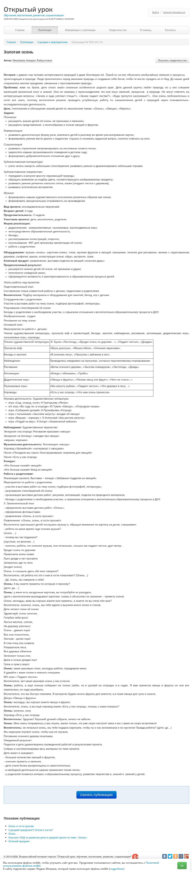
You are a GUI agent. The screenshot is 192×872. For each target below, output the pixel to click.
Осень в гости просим (21, 826)
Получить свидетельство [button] (172, 60)
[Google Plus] (186, 856)
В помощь (146, 30)
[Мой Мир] (181, 856)
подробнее (116, 868)
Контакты (170, 30)
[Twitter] (170, 856)
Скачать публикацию (96, 795)
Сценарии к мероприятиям (52, 42)
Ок (182, 865)
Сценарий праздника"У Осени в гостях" (30, 830)
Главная (19, 30)
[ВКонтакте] (164, 856)
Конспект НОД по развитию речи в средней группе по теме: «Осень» (47, 837)
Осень (12, 833)
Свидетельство (117, 30)
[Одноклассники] (175, 856)
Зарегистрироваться (174, 12)
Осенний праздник (18, 841)
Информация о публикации (80, 30)
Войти (155, 12)
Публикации (44, 30)
